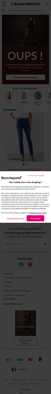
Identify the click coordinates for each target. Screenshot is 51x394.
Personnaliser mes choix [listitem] (15, 218)
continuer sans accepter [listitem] (36, 176)
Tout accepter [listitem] (35, 218)
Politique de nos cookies (38, 213)
